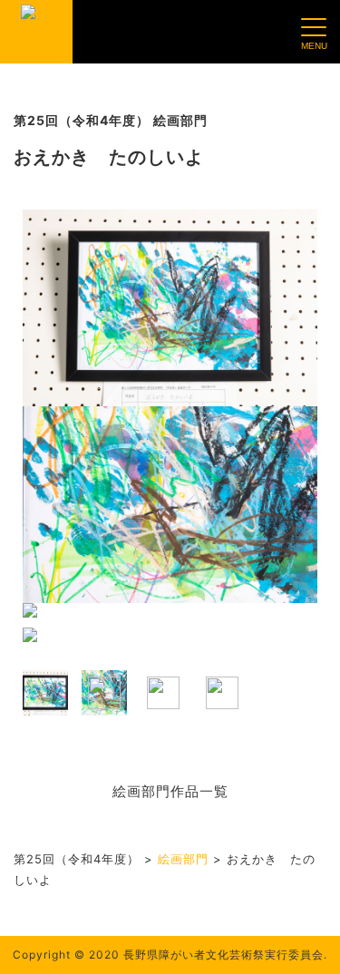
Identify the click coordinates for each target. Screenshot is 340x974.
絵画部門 (183, 859)
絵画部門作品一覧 (170, 791)
